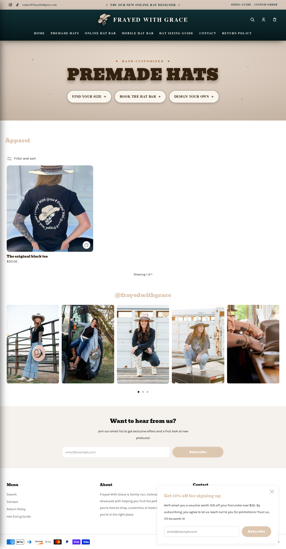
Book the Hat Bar (138, 96)
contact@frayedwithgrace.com (39, 5)
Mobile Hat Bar (138, 33)
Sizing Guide (241, 4)
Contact (207, 33)
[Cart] (274, 19)
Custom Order (266, 4)
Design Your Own (191, 96)
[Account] (263, 19)
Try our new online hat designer (143, 5)
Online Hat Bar (100, 33)
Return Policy (237, 33)
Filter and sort (25, 158)
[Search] (252, 19)
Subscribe (256, 531)
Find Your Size (86, 96)
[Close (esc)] (272, 492)
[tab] (138, 392)
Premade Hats (65, 33)
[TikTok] (17, 5)
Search (12, 494)
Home (39, 33)
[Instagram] (10, 5)
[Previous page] (6, 344)
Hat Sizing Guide (176, 33)
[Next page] (279, 344)
